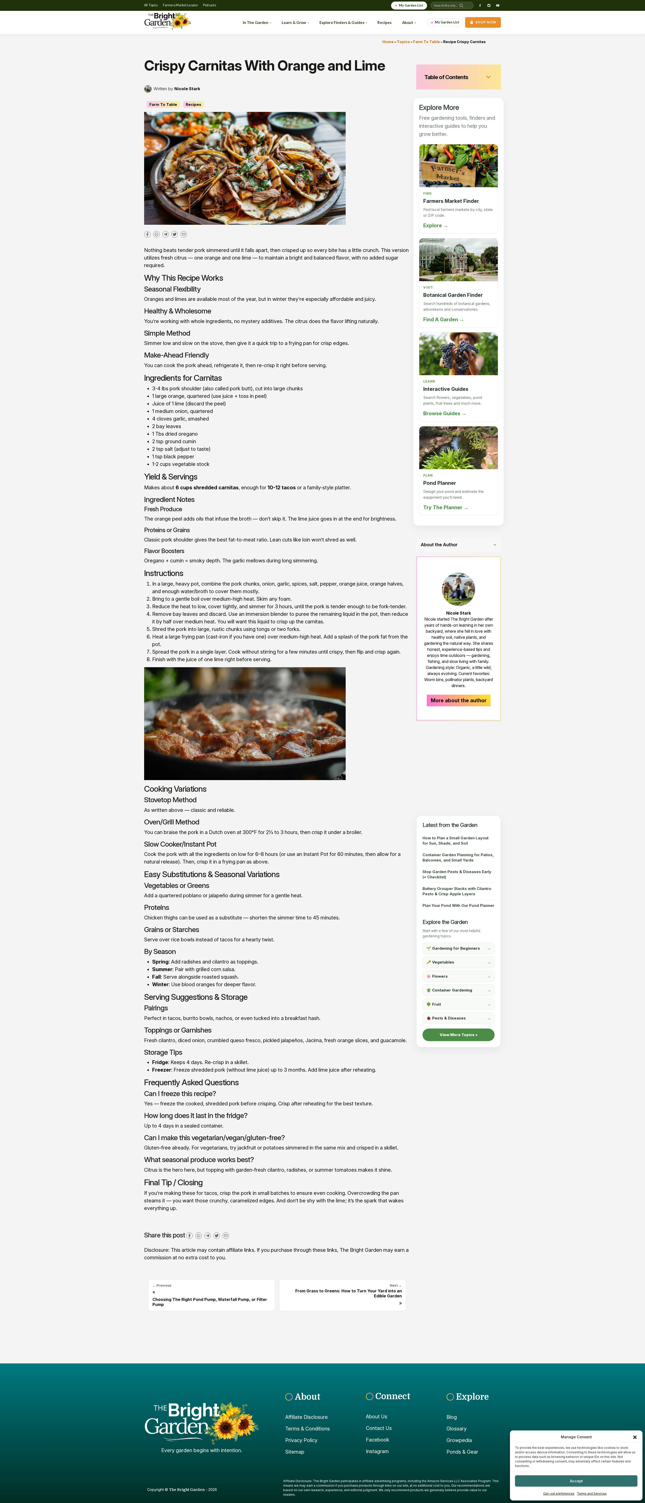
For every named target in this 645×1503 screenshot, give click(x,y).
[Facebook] (480, 5)
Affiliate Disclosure (306, 1417)
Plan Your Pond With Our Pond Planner (458, 905)
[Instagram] (489, 5)
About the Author (439, 544)
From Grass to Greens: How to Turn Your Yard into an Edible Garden (348, 1293)
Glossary (456, 1429)
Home (388, 42)
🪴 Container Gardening (458, 990)
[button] (634, 1437)
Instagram (377, 1451)
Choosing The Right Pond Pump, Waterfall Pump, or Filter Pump (209, 1302)
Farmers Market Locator (180, 5)
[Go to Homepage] (175, 22)
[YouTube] (497, 5)
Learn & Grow (294, 22)
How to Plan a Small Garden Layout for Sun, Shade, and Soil (456, 841)
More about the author (459, 700)
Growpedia (459, 1440)
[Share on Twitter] (174, 234)
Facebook (377, 1440)
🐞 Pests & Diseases (458, 1018)
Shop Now (485, 22)
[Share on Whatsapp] (156, 234)
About (407, 22)
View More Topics (457, 1034)
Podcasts (209, 5)
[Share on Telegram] (165, 234)
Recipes (384, 22)
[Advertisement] (458, 768)
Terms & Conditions (307, 1429)
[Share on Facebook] (147, 234)
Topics (403, 42)
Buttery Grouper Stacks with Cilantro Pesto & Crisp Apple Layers (457, 891)
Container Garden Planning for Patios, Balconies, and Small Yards (458, 857)
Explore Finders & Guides (342, 22)
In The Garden (256, 22)
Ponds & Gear (462, 1452)
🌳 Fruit (458, 1004)
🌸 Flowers (458, 976)
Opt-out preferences (558, 1493)
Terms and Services (592, 1493)
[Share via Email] (183, 234)
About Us (376, 1417)
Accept (576, 1481)
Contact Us (379, 1428)
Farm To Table (426, 42)
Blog (451, 1417)
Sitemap (294, 1452)
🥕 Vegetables (458, 962)
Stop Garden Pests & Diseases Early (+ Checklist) (457, 874)
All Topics (151, 5)
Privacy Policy (301, 1440)
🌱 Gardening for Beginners (458, 948)
